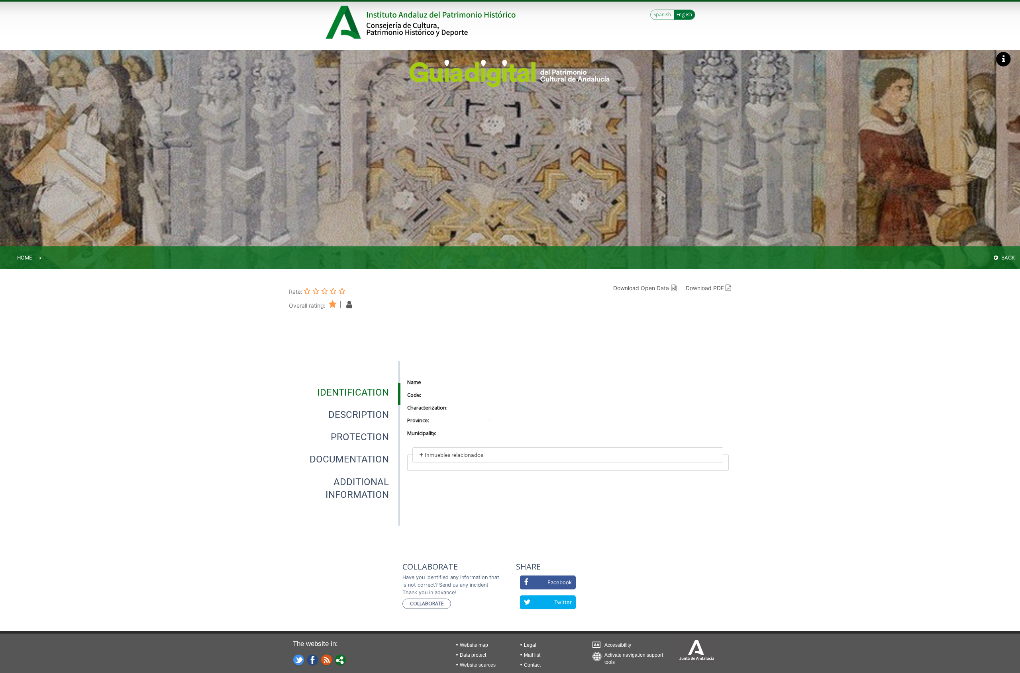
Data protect (473, 655)
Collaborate (426, 603)
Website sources (478, 665)
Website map (474, 645)
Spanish (662, 14)
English (684, 14)
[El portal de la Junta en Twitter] (299, 659)
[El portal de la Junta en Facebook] (313, 659)
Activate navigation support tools (633, 656)
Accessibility (617, 645)
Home (24, 258)
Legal (530, 645)
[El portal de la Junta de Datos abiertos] (341, 659)
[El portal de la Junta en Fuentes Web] (327, 659)
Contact (532, 665)
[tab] (353, 392)
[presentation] (344, 392)
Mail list (532, 655)
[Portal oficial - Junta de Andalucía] (345, 22)
